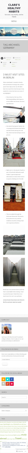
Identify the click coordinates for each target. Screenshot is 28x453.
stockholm (19, 435)
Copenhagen (6, 424)
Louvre (12, 428)
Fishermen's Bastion (7, 426)
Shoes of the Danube (9, 435)
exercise (1, 426)
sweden (8, 438)
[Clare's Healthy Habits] (14, 33)
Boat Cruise (11, 422)
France (15, 426)
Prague (9, 431)
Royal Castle (13, 431)
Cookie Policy (7, 446)
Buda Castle (16, 422)
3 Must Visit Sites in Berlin (13, 76)
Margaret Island (19, 428)
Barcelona (2, 422)
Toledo (13, 438)
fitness (13, 426)
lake (27, 426)
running (22, 431)
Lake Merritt (2, 428)
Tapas (11, 438)
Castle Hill (24, 422)
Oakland (13, 430)
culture (11, 424)
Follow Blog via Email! (10, 349)
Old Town (17, 430)
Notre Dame (9, 430)
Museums (5, 430)
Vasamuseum (24, 438)
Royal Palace (18, 431)
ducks (20, 424)
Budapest (20, 422)
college (1, 424)
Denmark (16, 424)
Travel (4, 66)
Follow (5, 364)
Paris (20, 430)
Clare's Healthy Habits (14, 8)
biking (8, 422)
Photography (5, 431)
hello (25, 426)
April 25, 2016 (17, 59)
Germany (19, 426)
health (22, 426)
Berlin (5, 422)
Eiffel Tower (24, 424)
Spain (15, 435)
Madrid (15, 428)
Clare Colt (8, 59)
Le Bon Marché (8, 428)
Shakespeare (2, 435)
